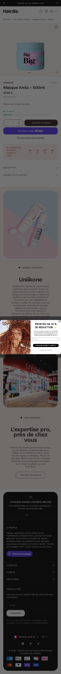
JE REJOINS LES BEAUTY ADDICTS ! (45, 345)
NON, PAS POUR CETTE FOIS (45, 350)
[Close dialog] (59, 322)
